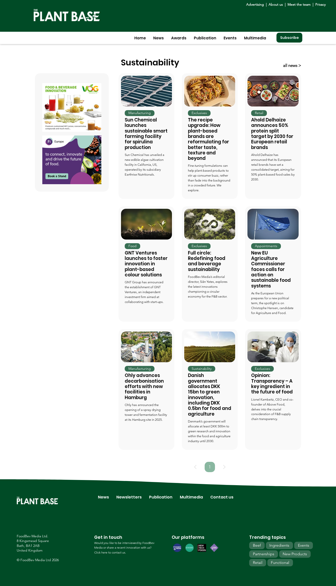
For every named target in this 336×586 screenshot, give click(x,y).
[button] (158, 38)
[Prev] (195, 467)
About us (276, 4)
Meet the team (299, 4)
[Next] (224, 467)
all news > (292, 65)
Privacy (320, 4)
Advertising (256, 4)
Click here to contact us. (110, 552)
